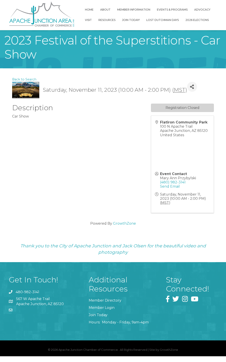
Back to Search (24, 79)
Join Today (98, 315)
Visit (88, 20)
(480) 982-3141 (173, 182)
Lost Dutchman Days (162, 20)
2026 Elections (197, 20)
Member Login (102, 308)
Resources (106, 20)
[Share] (192, 87)
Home (89, 9)
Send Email (170, 186)
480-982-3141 (27, 292)
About (105, 9)
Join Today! (131, 20)
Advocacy (202, 9)
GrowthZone (124, 223)
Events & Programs (172, 9)
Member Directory (105, 300)
